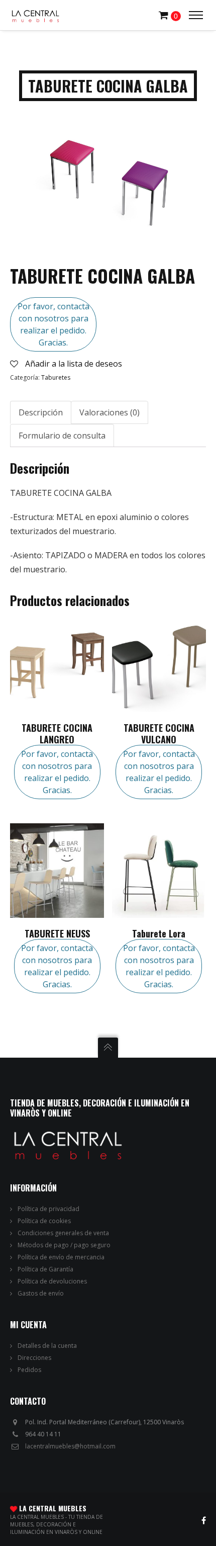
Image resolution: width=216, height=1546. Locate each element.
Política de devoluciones (52, 1281)
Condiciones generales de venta (63, 1233)
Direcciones (34, 1357)
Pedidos (29, 1369)
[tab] (40, 412)
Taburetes (55, 377)
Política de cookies (44, 1221)
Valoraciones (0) (109, 412)
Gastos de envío (41, 1293)
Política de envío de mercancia (61, 1257)
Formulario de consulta (62, 435)
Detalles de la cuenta (47, 1345)
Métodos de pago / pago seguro (64, 1245)
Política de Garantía (45, 1269)
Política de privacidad (48, 1209)
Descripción (41, 412)
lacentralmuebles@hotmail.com (70, 1446)
